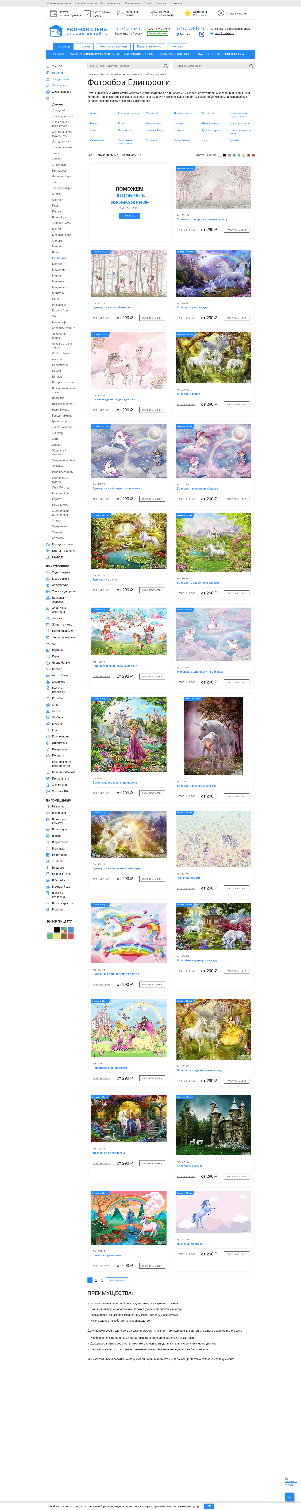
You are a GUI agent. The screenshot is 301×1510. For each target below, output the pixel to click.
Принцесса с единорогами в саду (199, 1070)
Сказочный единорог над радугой (116, 974)
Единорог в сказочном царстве (198, 582)
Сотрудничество (111, 3)
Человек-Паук (154, 130)
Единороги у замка (190, 1166)
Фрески (85, 46)
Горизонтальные (107, 155)
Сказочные (97, 140)
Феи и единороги (188, 877)
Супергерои (125, 130)
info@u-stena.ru (224, 33)
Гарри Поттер (182, 140)
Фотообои (63, 46)
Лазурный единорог (190, 1243)
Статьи (148, 3)
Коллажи (177, 46)
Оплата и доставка (59, 3)
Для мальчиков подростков (239, 115)
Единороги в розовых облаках (197, 488)
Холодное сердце (129, 113)
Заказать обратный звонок (232, 28)
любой (211, 155)
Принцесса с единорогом (110, 1068)
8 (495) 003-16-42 (190, 28)
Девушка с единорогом (109, 1153)
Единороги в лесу (188, 393)
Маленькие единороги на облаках (200, 671)
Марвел (94, 123)
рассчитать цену (236, 230)
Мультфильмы (210, 123)
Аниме (94, 113)
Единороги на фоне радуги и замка (116, 488)
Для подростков (240, 123)
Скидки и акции (236, 13)
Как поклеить (209, 54)
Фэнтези (179, 130)
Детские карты (211, 130)
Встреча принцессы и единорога (115, 782)
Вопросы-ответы (86, 3)
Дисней (234, 140)
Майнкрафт (152, 113)
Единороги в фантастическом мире (116, 868)
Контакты (176, 3)
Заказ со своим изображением (94, 54)
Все (89, 155)
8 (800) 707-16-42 (128, 29)
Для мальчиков (183, 113)
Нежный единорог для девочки (114, 399)
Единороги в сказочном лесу (196, 785)
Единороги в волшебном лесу (113, 307)
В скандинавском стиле (240, 132)
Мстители (151, 140)
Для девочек (154, 123)
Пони (93, 130)
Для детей (208, 113)
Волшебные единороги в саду (197, 960)
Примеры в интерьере (176, 54)
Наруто (206, 140)
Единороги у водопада (192, 307)
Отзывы (161, 3)
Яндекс (200, 13)
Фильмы (179, 123)
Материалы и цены (139, 54)
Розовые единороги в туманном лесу (202, 219)
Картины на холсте (149, 46)
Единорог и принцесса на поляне (115, 666)
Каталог (59, 54)
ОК (209, 1506)
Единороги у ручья (105, 579)
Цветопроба (234, 54)
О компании (132, 3)
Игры (121, 123)
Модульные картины (113, 46)
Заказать (129, 216)
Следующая (116, 1280)
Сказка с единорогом (107, 1255)
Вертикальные (131, 155)
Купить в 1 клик (186, 230)
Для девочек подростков (126, 142)
